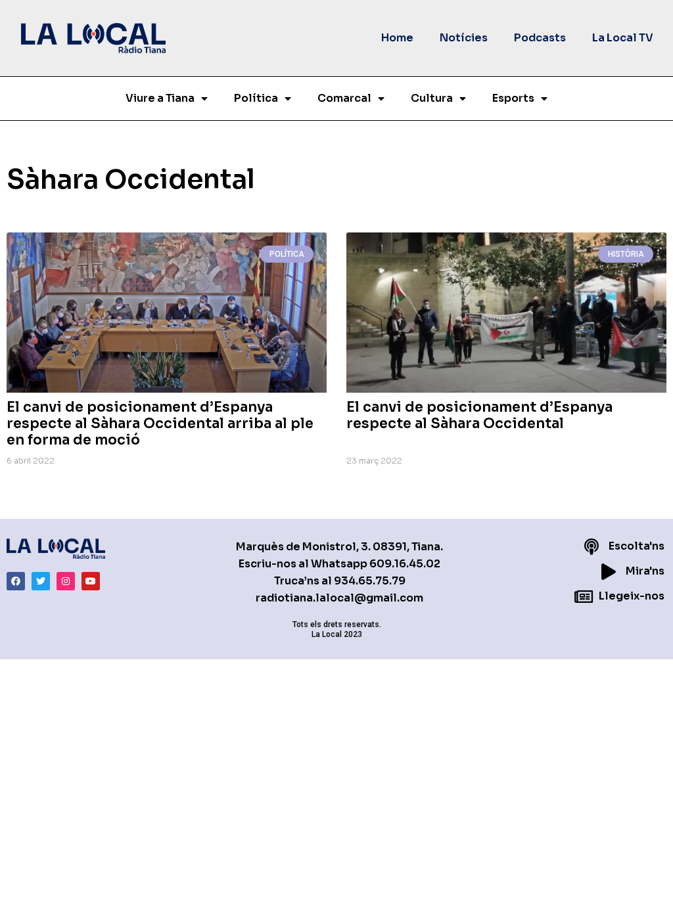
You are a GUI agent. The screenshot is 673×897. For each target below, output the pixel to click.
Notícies (464, 38)
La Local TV (622, 38)
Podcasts (540, 38)
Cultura (432, 98)
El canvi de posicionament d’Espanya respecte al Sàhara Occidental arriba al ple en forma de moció (160, 423)
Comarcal (344, 98)
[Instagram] (66, 581)
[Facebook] (16, 581)
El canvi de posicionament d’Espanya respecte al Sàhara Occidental (479, 415)
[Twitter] (41, 581)
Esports (513, 98)
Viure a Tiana (160, 98)
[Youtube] (90, 581)
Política (256, 98)
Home (397, 38)
